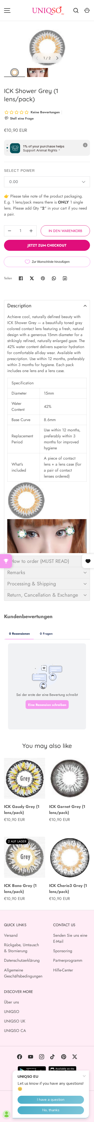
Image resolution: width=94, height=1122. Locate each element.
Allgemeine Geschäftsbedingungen (23, 973)
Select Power (19, 171)
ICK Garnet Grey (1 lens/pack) (67, 809)
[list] (47, 47)
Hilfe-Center (63, 970)
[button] (47, 305)
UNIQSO (11, 1011)
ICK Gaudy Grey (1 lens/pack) (21, 809)
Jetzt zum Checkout (47, 245)
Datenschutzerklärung (22, 960)
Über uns (11, 1002)
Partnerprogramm (67, 960)
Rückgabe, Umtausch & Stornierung (21, 948)
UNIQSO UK (14, 1021)
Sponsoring (62, 951)
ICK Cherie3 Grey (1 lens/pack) (68, 888)
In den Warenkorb (65, 230)
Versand (11, 935)
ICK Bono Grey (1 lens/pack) (20, 888)
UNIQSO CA (15, 1030)
